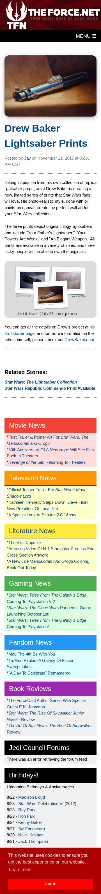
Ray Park (27, 809)
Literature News (32, 530)
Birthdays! (24, 775)
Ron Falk (26, 816)
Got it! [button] (51, 884)
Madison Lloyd (31, 797)
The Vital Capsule (24, 542)
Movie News (27, 425)
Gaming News (30, 583)
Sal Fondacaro (31, 828)
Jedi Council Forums (39, 747)
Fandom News (30, 642)
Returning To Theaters (47, 462)
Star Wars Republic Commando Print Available (49, 388)
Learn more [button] (20, 869)
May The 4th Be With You (31, 654)
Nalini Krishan (30, 834)
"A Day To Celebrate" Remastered (39, 673)
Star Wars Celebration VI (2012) (47, 803)
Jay (27, 158)
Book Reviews (30, 688)
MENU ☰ (86, 36)
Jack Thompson (33, 841)
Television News (32, 478)
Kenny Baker (30, 822)
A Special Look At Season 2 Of (42, 514)
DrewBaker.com (79, 339)
